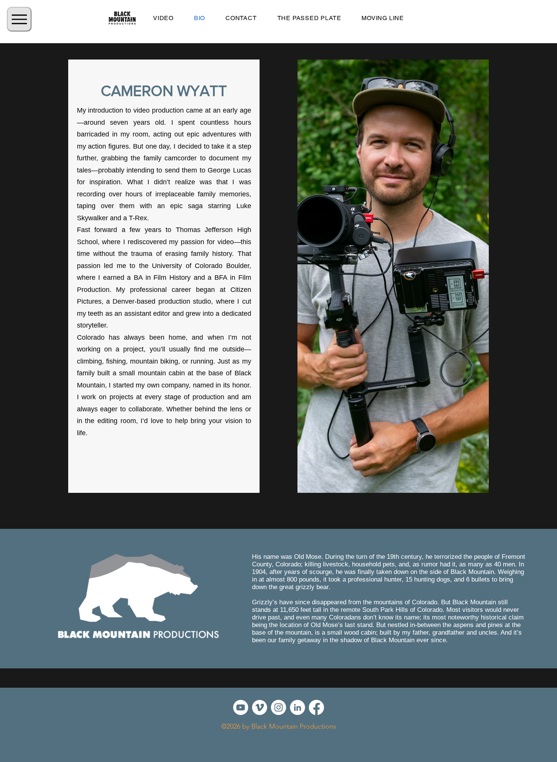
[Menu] (19, 19)
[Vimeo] (259, 707)
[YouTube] (240, 707)
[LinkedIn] (297, 707)
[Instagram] (278, 707)
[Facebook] (316, 707)
